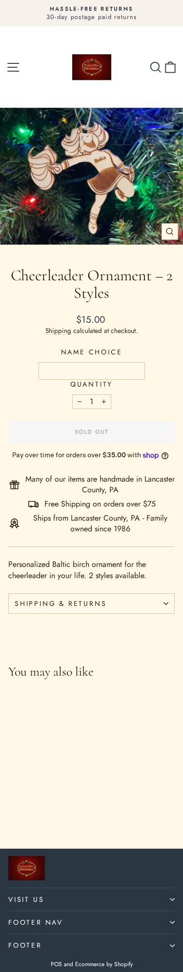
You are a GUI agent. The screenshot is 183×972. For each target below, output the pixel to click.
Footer (25, 945)
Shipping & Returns (60, 603)
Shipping (58, 330)
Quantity (91, 384)
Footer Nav (35, 922)
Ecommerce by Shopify (104, 964)
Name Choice (91, 352)
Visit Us (26, 899)
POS (56, 964)
